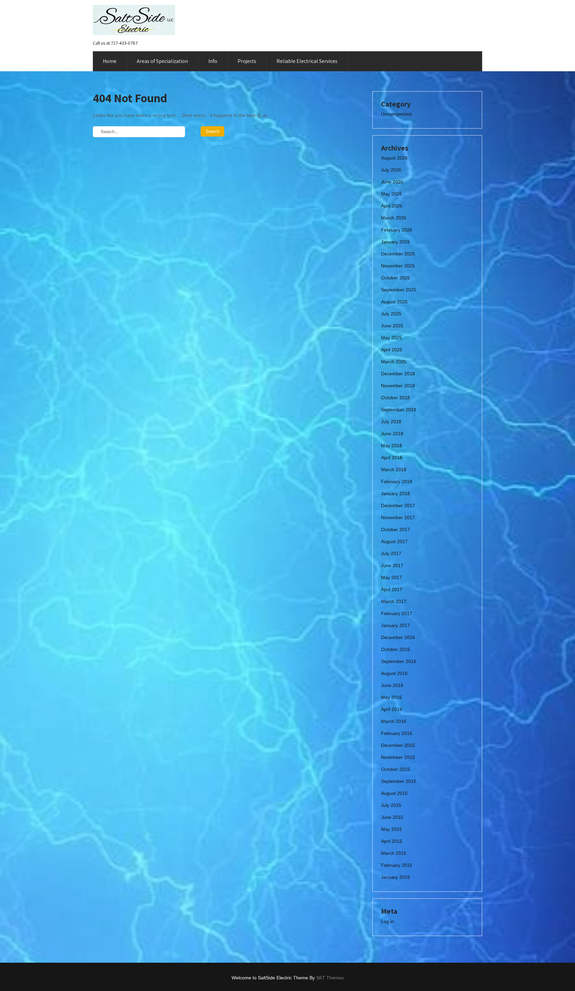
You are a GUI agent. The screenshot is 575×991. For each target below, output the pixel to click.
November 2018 (398, 385)
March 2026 (393, 217)
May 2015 (391, 829)
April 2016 (391, 709)
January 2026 (395, 241)
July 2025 (391, 313)
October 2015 (395, 769)
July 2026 (391, 169)
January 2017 (395, 625)
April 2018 (391, 457)
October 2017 (395, 529)
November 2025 (398, 265)
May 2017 (391, 577)
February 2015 (396, 865)
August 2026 (394, 158)
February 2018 (396, 481)
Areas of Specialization (162, 61)
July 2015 (391, 805)
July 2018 (391, 421)
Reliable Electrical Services (307, 61)
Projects (247, 61)
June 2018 (392, 433)
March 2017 (393, 601)
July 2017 (391, 553)
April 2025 (391, 349)
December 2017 (398, 505)
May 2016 (391, 697)
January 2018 (395, 493)
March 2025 (393, 361)
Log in (387, 921)
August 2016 (394, 673)
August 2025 (394, 301)
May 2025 (391, 337)
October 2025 (395, 277)
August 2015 (394, 793)
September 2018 (398, 409)
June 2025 (392, 325)
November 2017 (398, 517)
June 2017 (392, 565)
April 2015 (391, 841)
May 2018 (391, 445)
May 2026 (391, 193)
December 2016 (398, 637)
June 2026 (392, 181)
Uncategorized (396, 114)
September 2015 (398, 781)
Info (212, 61)
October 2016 (395, 649)
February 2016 (396, 733)
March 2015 (393, 853)
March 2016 (393, 721)
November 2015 (398, 757)
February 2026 (396, 229)
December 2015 (398, 745)
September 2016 (398, 661)
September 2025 (398, 289)
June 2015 (392, 817)
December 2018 (398, 373)
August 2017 (394, 541)
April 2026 (391, 205)
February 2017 (396, 613)
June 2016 (392, 685)
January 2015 (395, 877)
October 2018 (395, 397)
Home (109, 61)
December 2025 (398, 253)
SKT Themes (330, 977)
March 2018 (393, 469)
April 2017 (391, 589)
